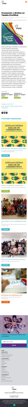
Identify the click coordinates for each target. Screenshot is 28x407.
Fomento (3, 379)
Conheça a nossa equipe (7, 355)
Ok (14, 405)
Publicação (10, 104)
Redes (2, 364)
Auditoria (3, 376)
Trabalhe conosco (5, 356)
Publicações (4, 371)
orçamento (5, 107)
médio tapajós (18, 106)
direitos (7, 106)
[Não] (26, 403)
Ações (2, 361)
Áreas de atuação (5, 359)
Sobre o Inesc (4, 353)
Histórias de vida (5, 372)
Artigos (3, 369)
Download (4, 97)
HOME (2, 350)
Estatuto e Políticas (6, 377)
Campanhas (4, 363)
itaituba (12, 106)
